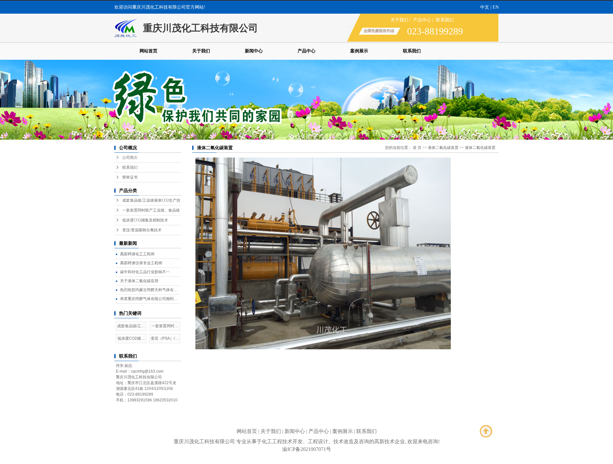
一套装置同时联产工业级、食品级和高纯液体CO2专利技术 (151, 211)
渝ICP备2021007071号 (306, 449)
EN (496, 7)
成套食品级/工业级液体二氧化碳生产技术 (131, 327)
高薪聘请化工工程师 (137, 254)
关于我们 (399, 20)
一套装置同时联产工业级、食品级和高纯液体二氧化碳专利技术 (164, 327)
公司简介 (130, 157)
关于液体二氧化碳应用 (139, 281)
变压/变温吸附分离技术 (142, 230)
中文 (484, 7)
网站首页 (148, 51)
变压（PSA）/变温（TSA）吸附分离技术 (164, 339)
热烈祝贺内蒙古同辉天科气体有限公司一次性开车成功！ (149, 291)
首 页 (417, 147)
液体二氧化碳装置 (443, 147)
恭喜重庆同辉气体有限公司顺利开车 (149, 300)
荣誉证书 (130, 177)
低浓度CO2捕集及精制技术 (145, 220)
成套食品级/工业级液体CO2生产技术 (151, 201)
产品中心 (422, 20)
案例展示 (359, 51)
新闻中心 (254, 51)
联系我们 (445, 20)
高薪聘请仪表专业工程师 (141, 263)
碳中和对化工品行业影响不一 (145, 272)
